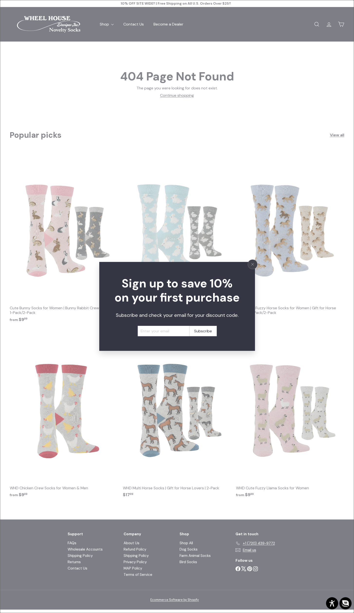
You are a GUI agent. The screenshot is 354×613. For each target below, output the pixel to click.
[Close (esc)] (252, 264)
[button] (345, 603)
